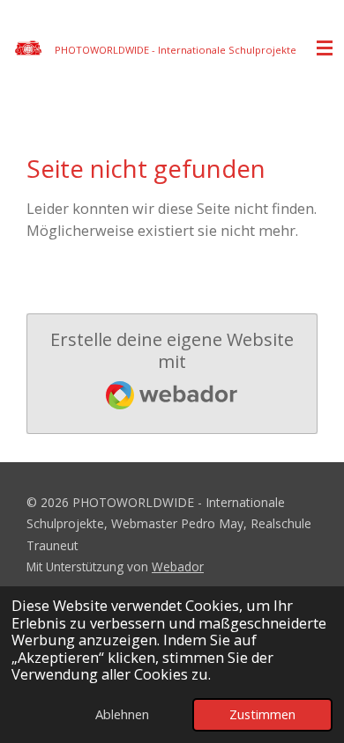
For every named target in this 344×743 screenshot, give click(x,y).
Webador (178, 566)
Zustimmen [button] (262, 714)
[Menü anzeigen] (324, 48)
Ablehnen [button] (122, 714)
